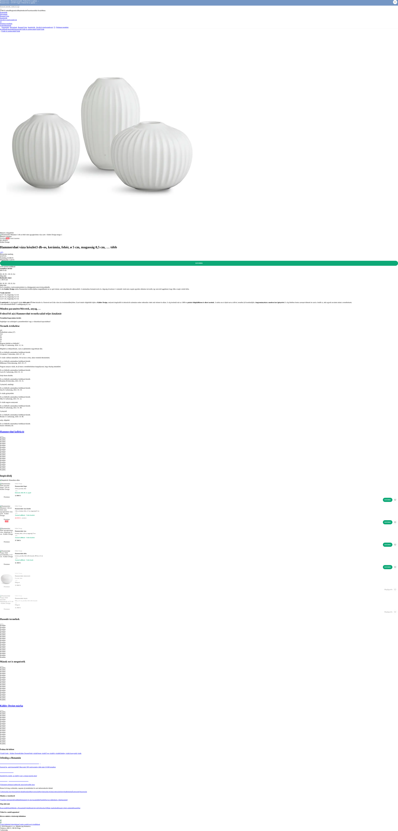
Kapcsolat (3, 808)
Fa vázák (56, 753)
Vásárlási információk (7, 800)
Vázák (42, 29)
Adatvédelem (14, 824)
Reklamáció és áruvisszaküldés (30, 800)
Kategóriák (10, 29)
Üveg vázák (49, 753)
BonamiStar (76, 808)
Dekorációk (17, 29)
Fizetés (42, 800)
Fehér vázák (33, 753)
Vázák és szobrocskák (28, 29)
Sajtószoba (41, 808)
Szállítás (17, 800)
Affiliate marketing (51, 808)
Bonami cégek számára (65, 808)
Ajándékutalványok (31, 808)
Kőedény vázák (64, 753)
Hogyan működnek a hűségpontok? (56, 800)
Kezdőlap (3, 29)
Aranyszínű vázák (75, 753)
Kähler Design (24, 753)
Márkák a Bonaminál (18, 808)
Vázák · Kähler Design (11, 753)
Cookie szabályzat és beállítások (29, 824)
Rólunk (9, 808)
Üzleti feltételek (5, 824)
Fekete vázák (41, 753)
